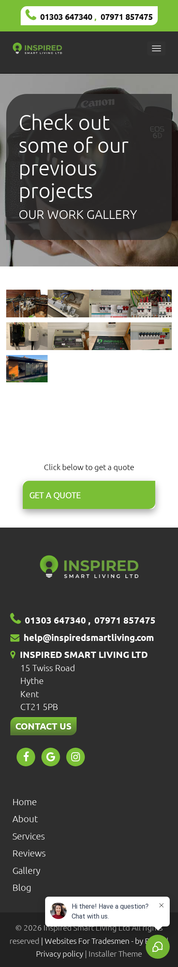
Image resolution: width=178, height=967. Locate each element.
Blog (21, 887)
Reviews (29, 852)
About (25, 818)
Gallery (26, 870)
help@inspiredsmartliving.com (89, 637)
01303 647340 (66, 16)
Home (24, 801)
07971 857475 (127, 16)
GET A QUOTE (55, 495)
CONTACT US (43, 726)
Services (28, 835)
